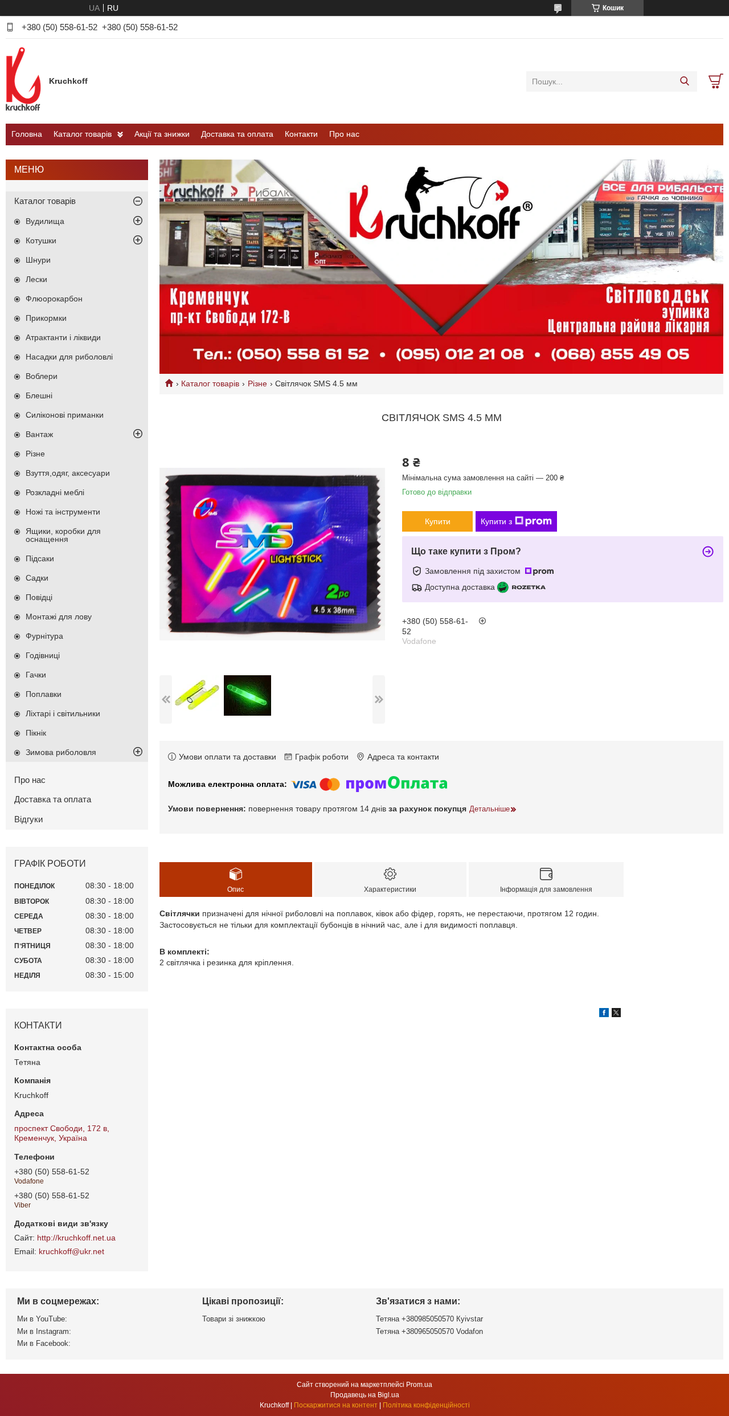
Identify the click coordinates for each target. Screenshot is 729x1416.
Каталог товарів (83, 133)
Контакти (301, 133)
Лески (36, 279)
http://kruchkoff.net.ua (76, 1237)
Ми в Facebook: (44, 1343)
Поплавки (44, 694)
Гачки (36, 674)
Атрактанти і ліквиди (63, 337)
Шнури (38, 259)
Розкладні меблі (55, 492)
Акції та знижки (162, 133)
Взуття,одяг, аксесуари (68, 473)
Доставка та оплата (237, 133)
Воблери (42, 376)
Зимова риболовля (61, 752)
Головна (26, 133)
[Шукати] (684, 81)
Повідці (39, 597)
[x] (616, 1014)
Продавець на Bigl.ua (364, 1395)
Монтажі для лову (59, 616)
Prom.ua (419, 1385)
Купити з (496, 521)
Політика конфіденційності (426, 1405)
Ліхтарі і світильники (63, 713)
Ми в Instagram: (44, 1331)
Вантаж (39, 434)
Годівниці (43, 655)
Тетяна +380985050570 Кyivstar (429, 1319)
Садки (37, 577)
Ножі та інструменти (63, 511)
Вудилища (45, 221)
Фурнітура (44, 635)
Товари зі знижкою (233, 1319)
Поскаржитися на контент (336, 1405)
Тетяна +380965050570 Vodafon (429, 1331)
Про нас (344, 133)
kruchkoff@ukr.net (71, 1251)
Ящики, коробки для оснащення (63, 535)
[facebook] (604, 1014)
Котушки (41, 240)
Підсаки (40, 558)
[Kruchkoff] (24, 80)
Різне (257, 383)
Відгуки (28, 819)
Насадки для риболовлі (69, 356)
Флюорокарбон (54, 298)
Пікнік (36, 732)
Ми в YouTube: (42, 1319)
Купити (437, 521)
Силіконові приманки (65, 414)
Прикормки (46, 318)
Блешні (39, 395)
